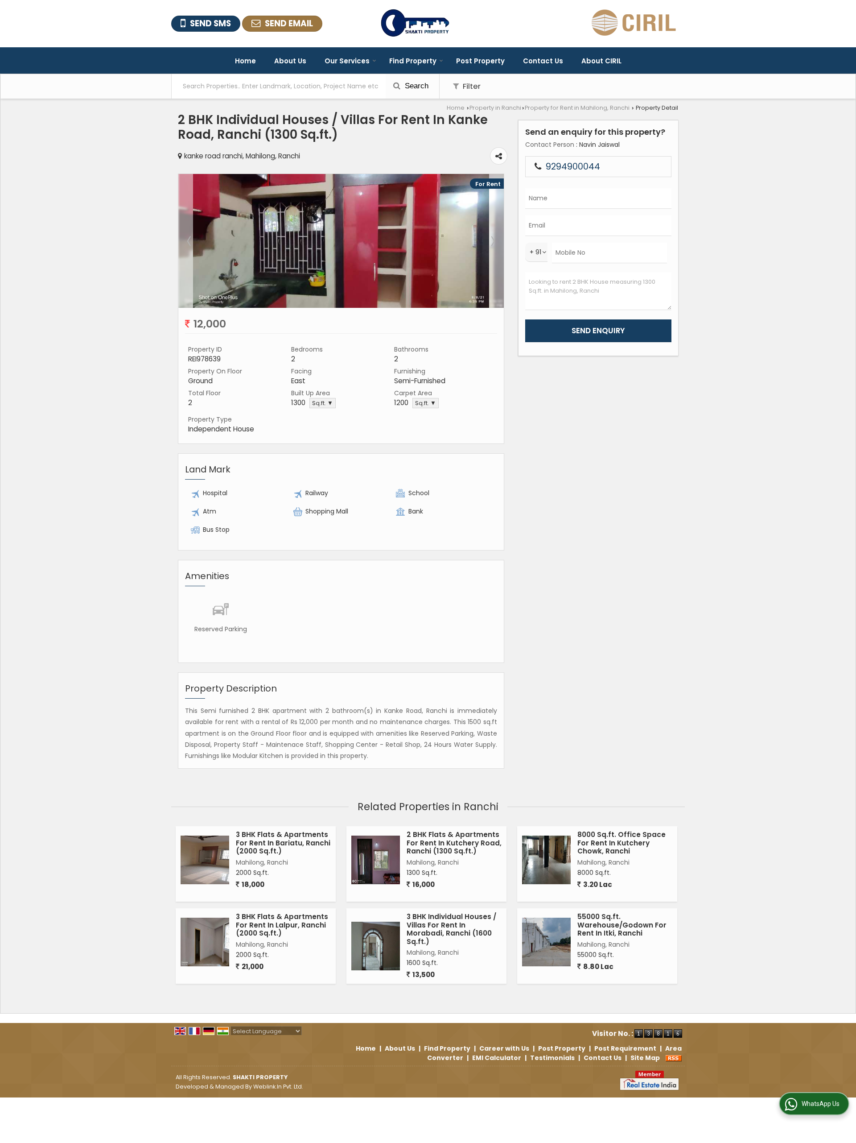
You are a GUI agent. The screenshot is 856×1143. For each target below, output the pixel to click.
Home (245, 61)
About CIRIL (601, 61)
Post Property (480, 61)
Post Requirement (625, 1048)
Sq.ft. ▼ (322, 403)
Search (415, 86)
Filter (471, 86)
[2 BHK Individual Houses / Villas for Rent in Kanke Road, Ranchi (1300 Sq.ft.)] (341, 305)
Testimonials (552, 1057)
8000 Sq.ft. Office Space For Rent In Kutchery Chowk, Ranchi (621, 843)
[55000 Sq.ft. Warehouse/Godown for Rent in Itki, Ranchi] (546, 942)
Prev (190, 241)
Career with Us (504, 1048)
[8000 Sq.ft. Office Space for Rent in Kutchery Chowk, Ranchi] (546, 860)
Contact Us (543, 61)
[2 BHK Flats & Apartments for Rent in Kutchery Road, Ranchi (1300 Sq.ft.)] (375, 860)
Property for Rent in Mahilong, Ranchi (577, 108)
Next (492, 241)
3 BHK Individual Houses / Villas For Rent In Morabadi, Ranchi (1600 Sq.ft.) (451, 929)
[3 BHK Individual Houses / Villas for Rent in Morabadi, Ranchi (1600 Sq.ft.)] (375, 946)
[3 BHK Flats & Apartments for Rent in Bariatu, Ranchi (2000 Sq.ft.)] (205, 860)
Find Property (412, 61)
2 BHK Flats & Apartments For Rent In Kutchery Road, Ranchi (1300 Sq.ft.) (454, 843)
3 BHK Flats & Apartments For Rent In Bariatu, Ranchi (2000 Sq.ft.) (283, 843)
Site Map (645, 1057)
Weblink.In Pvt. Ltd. (278, 1086)
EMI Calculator (496, 1057)
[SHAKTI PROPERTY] (415, 23)
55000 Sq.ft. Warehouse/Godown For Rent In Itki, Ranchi (622, 925)
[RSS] (674, 1057)
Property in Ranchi (495, 108)
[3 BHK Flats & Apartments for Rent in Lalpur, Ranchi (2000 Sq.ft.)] (205, 942)
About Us (290, 61)
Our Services (347, 61)
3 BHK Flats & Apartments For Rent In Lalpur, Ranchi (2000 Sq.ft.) (282, 925)
